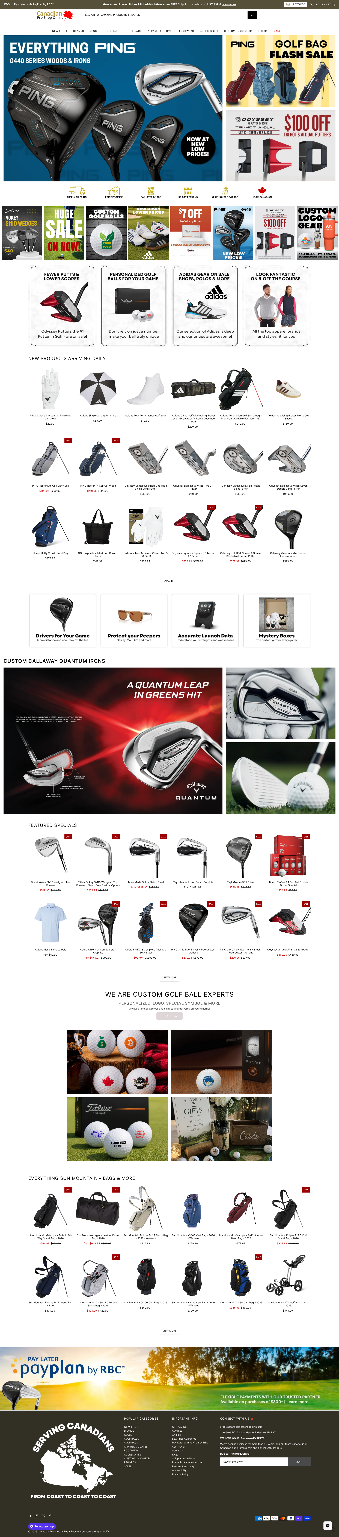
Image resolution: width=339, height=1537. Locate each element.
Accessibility (179, 1470)
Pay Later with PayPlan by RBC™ (34, 4)
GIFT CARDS (179, 1426)
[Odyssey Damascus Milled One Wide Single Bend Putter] (145, 459)
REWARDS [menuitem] (264, 31)
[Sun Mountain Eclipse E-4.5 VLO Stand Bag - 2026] (288, 1208)
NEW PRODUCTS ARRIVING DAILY (67, 358)
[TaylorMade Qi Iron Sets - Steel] (145, 855)
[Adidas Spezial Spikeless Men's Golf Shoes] (288, 388)
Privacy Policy (180, 1474)
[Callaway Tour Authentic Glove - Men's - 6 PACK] (145, 526)
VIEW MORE (169, 977)
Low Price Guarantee (184, 1438)
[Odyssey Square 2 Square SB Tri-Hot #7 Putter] (193, 526)
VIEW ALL (169, 581)
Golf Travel (178, 1446)
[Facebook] (30, 1516)
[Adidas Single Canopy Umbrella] (98, 388)
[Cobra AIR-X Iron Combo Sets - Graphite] (98, 922)
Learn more (229, 4)
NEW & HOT (59, 31)
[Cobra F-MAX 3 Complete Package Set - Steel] (145, 922)
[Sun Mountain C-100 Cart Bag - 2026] (145, 1276)
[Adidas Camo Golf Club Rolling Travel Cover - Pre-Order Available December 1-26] (193, 388)
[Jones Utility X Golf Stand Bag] (50, 526)
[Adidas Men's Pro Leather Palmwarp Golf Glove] (50, 388)
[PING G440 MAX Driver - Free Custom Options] (193, 922)
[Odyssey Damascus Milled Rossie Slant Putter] (240, 459)
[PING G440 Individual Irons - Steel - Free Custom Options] (240, 922)
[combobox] (169, 15)
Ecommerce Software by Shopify (90, 1531)
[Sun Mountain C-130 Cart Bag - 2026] (240, 1276)
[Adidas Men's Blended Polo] (50, 922)
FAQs (7, 4)
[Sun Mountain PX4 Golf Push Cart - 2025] (288, 1276)
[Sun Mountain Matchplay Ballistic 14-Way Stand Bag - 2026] (50, 1208)
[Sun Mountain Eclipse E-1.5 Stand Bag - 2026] (50, 1276)
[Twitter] (43, 1516)
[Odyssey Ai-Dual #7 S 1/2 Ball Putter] (288, 922)
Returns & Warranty (183, 1466)
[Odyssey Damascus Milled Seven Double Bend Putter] (288, 459)
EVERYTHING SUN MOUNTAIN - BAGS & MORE (81, 1178)
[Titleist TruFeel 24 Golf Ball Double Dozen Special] (288, 855)
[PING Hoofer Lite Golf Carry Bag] (50, 459)
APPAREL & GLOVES (160, 31)
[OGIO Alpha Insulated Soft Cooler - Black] (98, 526)
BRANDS (78, 31)
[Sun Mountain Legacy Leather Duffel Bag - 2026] (98, 1208)
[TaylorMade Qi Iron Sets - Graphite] (193, 855)
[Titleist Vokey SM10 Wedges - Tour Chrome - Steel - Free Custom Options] (98, 855)
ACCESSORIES (209, 31)
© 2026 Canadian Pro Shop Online (48, 1531)
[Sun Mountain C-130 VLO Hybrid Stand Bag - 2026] (98, 1276)
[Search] (252, 15)
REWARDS (130, 1462)
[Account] (311, 4)
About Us (177, 1450)
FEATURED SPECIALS (52, 825)
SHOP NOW (169, 1016)
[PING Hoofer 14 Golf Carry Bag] (98, 459)
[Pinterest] (50, 1516)
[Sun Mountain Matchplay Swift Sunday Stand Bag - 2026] (240, 1208)
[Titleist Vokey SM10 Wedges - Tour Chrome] (50, 855)
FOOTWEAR (186, 31)
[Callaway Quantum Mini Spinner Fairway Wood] (288, 526)
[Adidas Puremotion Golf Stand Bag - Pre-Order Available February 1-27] (240, 388)
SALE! (278, 31)
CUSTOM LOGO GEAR (238, 31)
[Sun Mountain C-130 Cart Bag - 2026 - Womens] (193, 1276)
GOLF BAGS (134, 31)
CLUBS (94, 31)
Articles (176, 1434)
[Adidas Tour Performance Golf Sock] (145, 388)
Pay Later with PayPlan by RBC (190, 1442)
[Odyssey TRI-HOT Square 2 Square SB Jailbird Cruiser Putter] (240, 526)
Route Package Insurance (187, 1462)
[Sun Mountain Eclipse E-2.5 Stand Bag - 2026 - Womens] (145, 1208)
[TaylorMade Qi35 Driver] (240, 855)
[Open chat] (327, 1525)
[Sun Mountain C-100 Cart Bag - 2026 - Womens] (193, 1208)
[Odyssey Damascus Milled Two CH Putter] (193, 459)
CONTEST (178, 1430)
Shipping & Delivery (183, 1458)
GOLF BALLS (113, 31)
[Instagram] (37, 1516)
